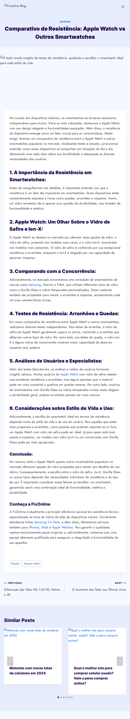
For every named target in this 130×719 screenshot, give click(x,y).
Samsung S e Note (47, 522)
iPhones (34, 527)
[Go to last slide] (10, 661)
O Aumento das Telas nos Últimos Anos (99, 586)
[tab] (58, 697)
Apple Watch (69, 374)
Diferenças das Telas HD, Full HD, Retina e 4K (32, 589)
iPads (44, 527)
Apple (15, 563)
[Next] (120, 661)
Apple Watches (62, 527)
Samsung (35, 284)
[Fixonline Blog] (23, 6)
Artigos (65, 21)
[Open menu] (123, 6)
